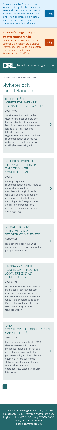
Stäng (50, 13)
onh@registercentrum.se (28, 420)
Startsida (6, 77)
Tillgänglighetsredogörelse (28, 423)
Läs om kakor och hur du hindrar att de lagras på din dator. (21, 15)
